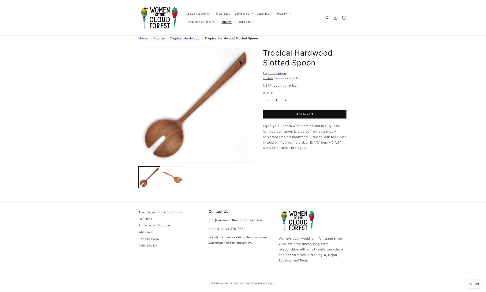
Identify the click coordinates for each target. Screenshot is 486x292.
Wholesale (145, 232)
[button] (200, 14)
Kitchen (159, 38)
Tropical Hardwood (185, 38)
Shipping (268, 78)
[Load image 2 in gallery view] (172, 177)
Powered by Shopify (263, 283)
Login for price (274, 73)
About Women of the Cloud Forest (161, 212)
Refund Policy (148, 245)
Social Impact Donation (154, 225)
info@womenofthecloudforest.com (235, 220)
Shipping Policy (149, 238)
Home (143, 38)
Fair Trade (145, 218)
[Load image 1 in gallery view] (149, 177)
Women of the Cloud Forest (236, 283)
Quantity (268, 92)
